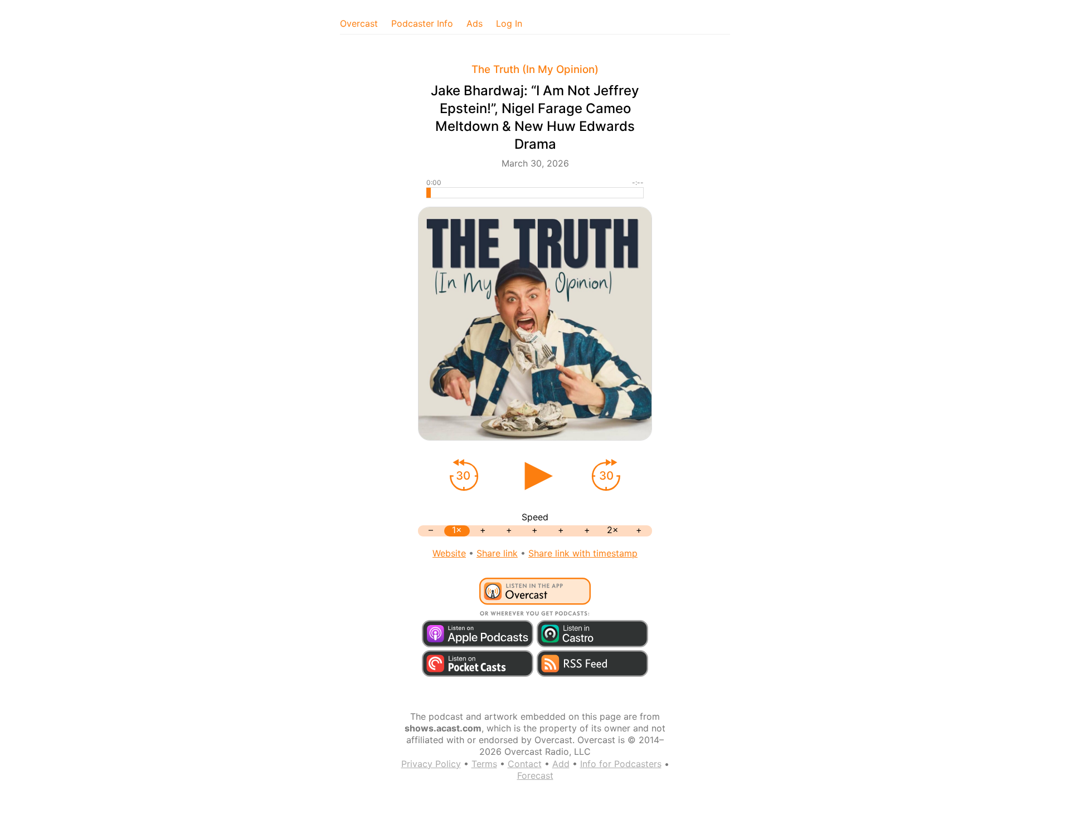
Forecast (535, 775)
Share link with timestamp (583, 553)
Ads (474, 23)
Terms (484, 763)
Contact (525, 763)
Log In (509, 23)
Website (449, 553)
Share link (497, 553)
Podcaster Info (422, 23)
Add (561, 763)
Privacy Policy (431, 763)
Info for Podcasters (621, 763)
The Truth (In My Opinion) (535, 69)
